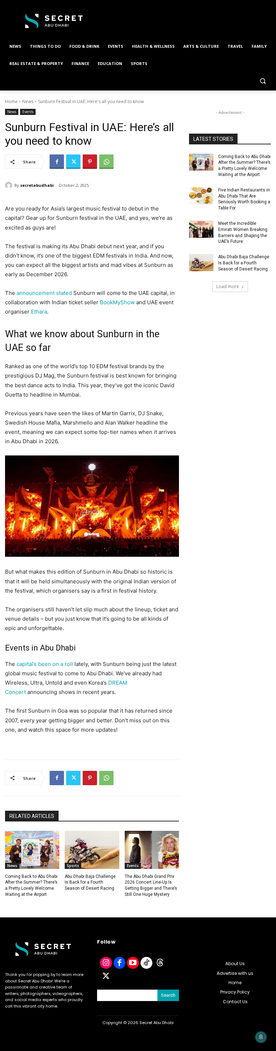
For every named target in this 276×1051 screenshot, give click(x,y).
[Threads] (160, 963)
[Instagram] (106, 963)
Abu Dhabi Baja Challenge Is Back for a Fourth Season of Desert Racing (90, 882)
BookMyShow (117, 302)
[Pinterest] (90, 161)
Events (27, 111)
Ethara (39, 311)
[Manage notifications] (261, 1037)
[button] (262, 81)
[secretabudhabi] (9, 185)
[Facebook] (57, 161)
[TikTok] (147, 963)
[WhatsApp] (106, 161)
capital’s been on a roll (45, 664)
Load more (227, 286)
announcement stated (44, 293)
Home (11, 101)
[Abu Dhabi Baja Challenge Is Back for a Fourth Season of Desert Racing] (92, 850)
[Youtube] (133, 963)
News (27, 101)
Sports (73, 865)
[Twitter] (73, 161)
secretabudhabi (37, 185)
